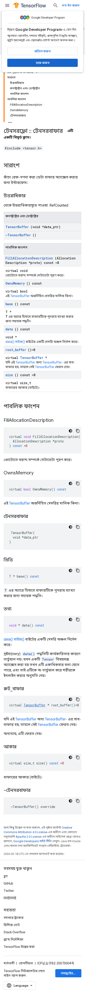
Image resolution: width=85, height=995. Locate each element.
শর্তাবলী (9, 963)
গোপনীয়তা (26, 963)
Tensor (48, 659)
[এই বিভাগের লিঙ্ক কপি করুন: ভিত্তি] (18, 560)
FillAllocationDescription (29, 258)
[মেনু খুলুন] (7, 5)
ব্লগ (5, 876)
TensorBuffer (17, 227)
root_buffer (15, 350)
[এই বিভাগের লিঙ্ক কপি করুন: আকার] (22, 747)
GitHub (8, 883)
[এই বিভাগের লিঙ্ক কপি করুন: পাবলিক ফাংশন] (45, 407)
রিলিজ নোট (12, 925)
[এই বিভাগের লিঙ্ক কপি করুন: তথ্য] (17, 609)
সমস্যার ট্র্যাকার (14, 917)
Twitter (9, 891)
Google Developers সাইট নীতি (32, 841)
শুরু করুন (42, 63)
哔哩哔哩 (10, 898)
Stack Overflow (14, 932)
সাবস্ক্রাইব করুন (71, 973)
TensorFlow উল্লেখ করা (19, 947)
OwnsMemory (15, 283)
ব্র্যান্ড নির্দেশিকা (13, 939)
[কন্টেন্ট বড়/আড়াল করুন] (10, 121)
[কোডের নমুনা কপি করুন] (77, 430)
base (9, 304)
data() (9, 342)
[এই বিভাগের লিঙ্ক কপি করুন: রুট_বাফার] (29, 689)
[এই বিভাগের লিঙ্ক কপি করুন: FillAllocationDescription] (59, 420)
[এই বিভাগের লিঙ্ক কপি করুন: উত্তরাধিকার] (30, 196)
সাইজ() (20, 342)
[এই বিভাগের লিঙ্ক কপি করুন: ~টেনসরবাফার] (36, 790)
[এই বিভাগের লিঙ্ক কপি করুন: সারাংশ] (24, 166)
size (9, 375)
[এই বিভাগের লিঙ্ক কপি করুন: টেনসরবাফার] (33, 516)
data (9, 329)
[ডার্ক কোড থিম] (70, 430)
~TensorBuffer (18, 235)
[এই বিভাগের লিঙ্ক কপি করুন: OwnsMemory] (39, 473)
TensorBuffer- (52, 362)
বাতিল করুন (42, 51)
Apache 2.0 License (28, 836)
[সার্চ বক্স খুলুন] (55, 5)
